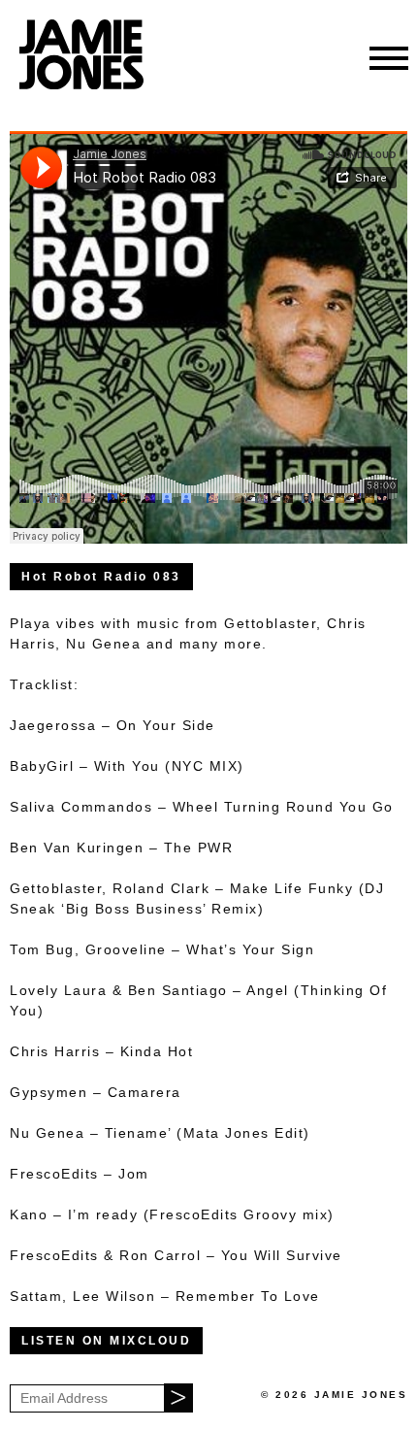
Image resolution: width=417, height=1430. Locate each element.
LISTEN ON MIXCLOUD (106, 1340)
